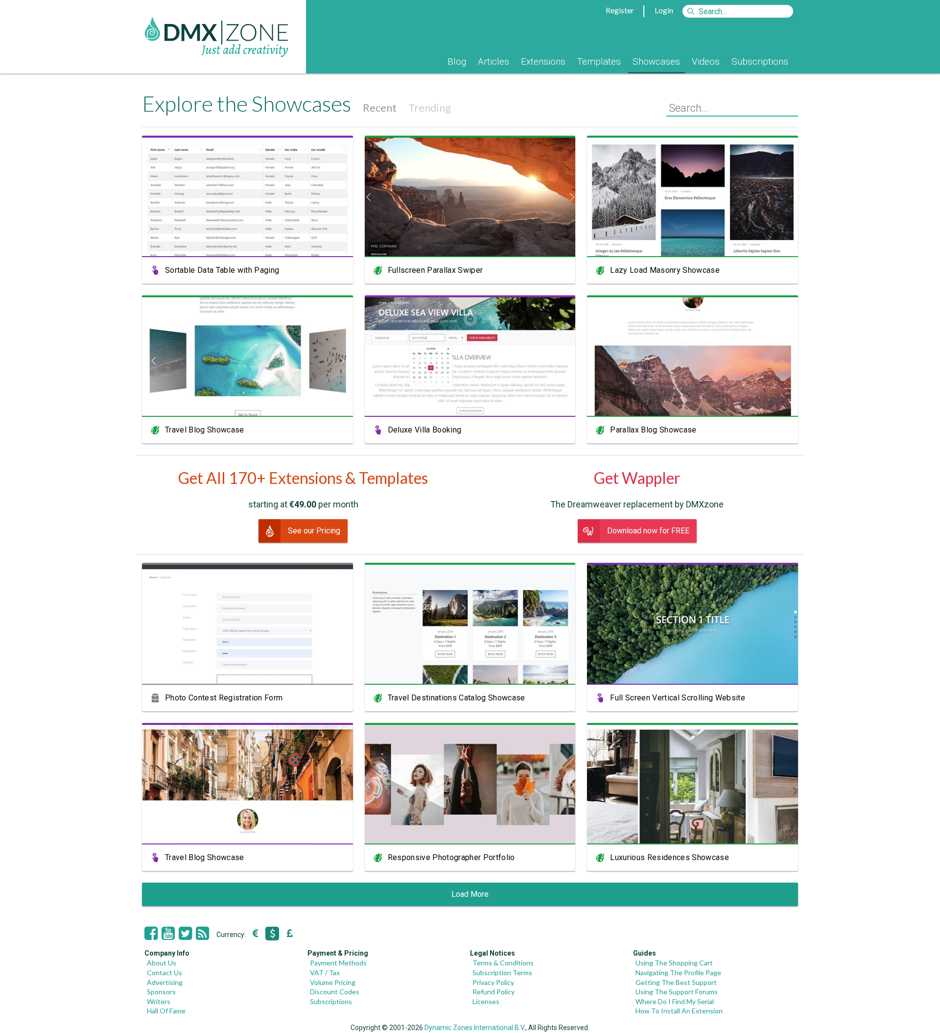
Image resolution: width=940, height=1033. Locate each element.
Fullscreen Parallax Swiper (435, 270)
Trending (429, 107)
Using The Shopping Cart (674, 963)
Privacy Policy (493, 982)
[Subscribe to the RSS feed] (202, 933)
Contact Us (164, 972)
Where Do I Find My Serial (674, 1001)
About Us (161, 963)
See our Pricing (314, 530)
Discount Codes (334, 991)
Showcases (656, 61)
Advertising (165, 982)
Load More (470, 894)
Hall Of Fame (166, 1011)
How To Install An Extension (679, 1011)
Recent (380, 107)
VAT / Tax (325, 972)
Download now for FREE (648, 530)
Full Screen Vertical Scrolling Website (677, 697)
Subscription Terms (502, 972)
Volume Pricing (332, 982)
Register (620, 10)
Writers (158, 1001)
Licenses (485, 1001)
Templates (599, 61)
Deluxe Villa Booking (425, 429)
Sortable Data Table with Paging (222, 270)
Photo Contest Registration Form (223, 697)
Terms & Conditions (503, 963)
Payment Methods (338, 963)
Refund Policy (493, 991)
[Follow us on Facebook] (151, 933)
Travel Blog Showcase (204, 429)
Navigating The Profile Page (678, 972)
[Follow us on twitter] (185, 933)
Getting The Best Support (676, 982)
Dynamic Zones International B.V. (474, 1028)
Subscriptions (759, 61)
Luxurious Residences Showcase (669, 857)
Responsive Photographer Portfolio (451, 857)
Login (664, 10)
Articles (493, 61)
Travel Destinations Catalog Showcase (456, 697)
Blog (456, 61)
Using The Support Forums (676, 991)
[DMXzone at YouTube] (168, 933)
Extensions (543, 61)
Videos (706, 61)
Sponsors (161, 991)
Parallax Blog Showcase (653, 429)
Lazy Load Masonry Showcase (665, 270)
